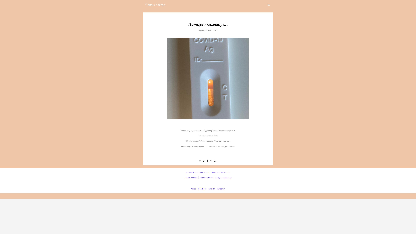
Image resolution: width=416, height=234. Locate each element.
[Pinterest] (211, 161)
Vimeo (193, 189)
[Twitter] (204, 161)
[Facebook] (207, 161)
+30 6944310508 (206, 178)
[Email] (200, 161)
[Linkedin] (215, 161)
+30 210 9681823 (190, 178)
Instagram (221, 189)
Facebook (202, 189)
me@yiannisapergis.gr (223, 178)
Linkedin (212, 189)
